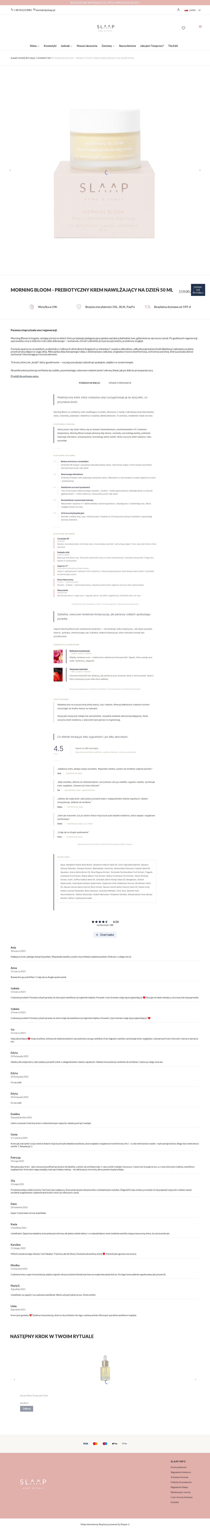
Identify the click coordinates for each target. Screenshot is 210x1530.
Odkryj (27, 1408)
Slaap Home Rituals (23, 58)
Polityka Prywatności (181, 1482)
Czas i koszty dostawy (182, 1497)
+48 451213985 (23, 10)
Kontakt (175, 1502)
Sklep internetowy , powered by (104, 1524)
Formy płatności (179, 1467)
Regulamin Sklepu (179, 1487)
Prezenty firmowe (179, 1477)
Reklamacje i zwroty (181, 1492)
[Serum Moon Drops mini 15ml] (105, 1368)
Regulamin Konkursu (181, 1472)
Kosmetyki (44, 58)
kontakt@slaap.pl (45, 10)
